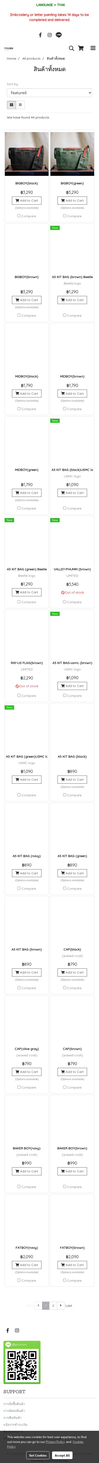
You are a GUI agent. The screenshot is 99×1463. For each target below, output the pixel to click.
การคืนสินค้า (12, 1417)
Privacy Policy (55, 1442)
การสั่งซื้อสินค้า (14, 1404)
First (30, 1306)
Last (69, 1306)
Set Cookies (38, 1455)
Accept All (62, 1455)
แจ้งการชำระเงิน (15, 1424)
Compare (28, 216)
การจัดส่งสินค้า (14, 1410)
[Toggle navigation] (93, 48)
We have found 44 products (28, 117)
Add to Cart (28, 200)
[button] (70, 48)
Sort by (14, 84)
